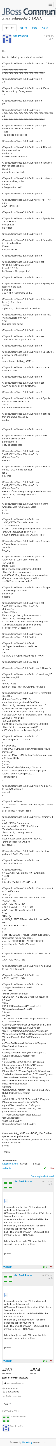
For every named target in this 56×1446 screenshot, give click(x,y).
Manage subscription (15, 1383)
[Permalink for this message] (53, 38)
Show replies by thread (42, 1176)
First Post (9, 27)
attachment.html (10, 1163)
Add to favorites (13, 1396)
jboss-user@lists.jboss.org (15, 1377)
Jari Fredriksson (23, 1181)
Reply (8, 1168)
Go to (45, 27)
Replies (23, 27)
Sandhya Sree (20, 35)
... (6, 1200)
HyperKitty (27, 1442)
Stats (34, 27)
